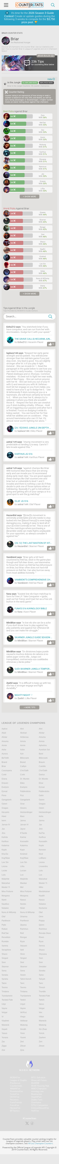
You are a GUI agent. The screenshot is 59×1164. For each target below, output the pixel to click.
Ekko (22, 783)
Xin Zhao (43, 1029)
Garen (41, 800)
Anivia (23, 741)
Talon (4, 983)
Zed (22, 1041)
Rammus (24, 929)
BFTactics (15, 1111)
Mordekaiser (44, 891)
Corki (4, 774)
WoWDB (35, 1083)
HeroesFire (15, 1108)
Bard (41, 754)
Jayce (22, 829)
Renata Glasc (45, 933)
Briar (4, 766)
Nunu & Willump (9, 912)
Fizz (22, 795)
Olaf (40, 912)
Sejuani (23, 946)
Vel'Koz (23, 1012)
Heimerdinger (26, 812)
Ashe (4, 750)
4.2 (12, 236)
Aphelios (43, 745)
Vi (2, 1017)
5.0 (12, 175)
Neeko (23, 904)
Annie (4, 745)
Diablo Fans (36, 1099)
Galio (41, 795)
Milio (41, 887)
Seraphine (6, 950)
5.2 (12, 146)
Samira (5, 946)
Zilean (23, 1046)
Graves (23, 808)
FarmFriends (16, 1102)
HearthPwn (36, 1097)
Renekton (6, 937)
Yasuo (4, 1033)
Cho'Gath (24, 770)
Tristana (5, 991)
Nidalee (42, 904)
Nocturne (43, 908)
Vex (40, 1012)
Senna (42, 946)
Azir (22, 754)
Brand (4, 762)
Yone (22, 1033)
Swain (23, 975)
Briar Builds (44, 56)
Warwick (42, 1021)
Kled (41, 854)
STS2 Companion (39, 1105)
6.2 (12, 116)
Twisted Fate (44, 996)
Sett (22, 950)
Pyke (4, 925)
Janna (23, 820)
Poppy (42, 920)
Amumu (42, 737)
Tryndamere (7, 996)
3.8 (12, 214)
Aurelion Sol (44, 750)
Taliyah (42, 979)
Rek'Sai (5, 933)
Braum (42, 762)
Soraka (42, 971)
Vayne (4, 1008)
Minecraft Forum (39, 1080)
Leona (42, 862)
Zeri (40, 1041)
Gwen (41, 808)
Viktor (41, 1017)
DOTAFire (14, 1097)
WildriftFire (15, 1088)
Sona (4, 971)
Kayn (22, 850)
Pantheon (6, 920)
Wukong (24, 1025)
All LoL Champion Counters (40, 1143)
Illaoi (22, 816)
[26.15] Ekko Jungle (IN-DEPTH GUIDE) (36, 427)
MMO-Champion (39, 1088)
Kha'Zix (5, 854)
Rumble (5, 941)
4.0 (12, 221)
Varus (41, 1004)
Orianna (23, 916)
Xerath (23, 1029)
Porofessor (15, 1083)
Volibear (24, 1021)
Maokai (23, 883)
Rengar (23, 937)
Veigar (42, 1008)
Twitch (23, 1000)
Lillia (22, 866)
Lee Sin (5, 862)
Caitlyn (23, 766)
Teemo (5, 987)
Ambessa (24, 737)
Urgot (22, 1004)
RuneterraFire (16, 1091)
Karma (23, 837)
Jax (40, 824)
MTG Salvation (38, 1077)
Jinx (3, 833)
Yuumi (23, 1037)
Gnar (22, 804)
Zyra (22, 1050)
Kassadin (24, 841)
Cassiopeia (7, 770)
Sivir (22, 962)
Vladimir (5, 1021)
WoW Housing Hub (40, 1086)
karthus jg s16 (23, 454)
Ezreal (42, 787)
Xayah (4, 1029)
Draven (5, 783)
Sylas (41, 975)
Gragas (42, 804)
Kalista (5, 837)
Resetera (14, 1099)
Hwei (4, 816)
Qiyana (23, 925)
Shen (22, 954)
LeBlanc (42, 858)
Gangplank (6, 800)
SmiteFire (14, 1094)
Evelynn (5, 787)
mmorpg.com (37, 1091)
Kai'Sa (42, 833)
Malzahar (43, 879)
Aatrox (4, 729)
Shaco (42, 950)
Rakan (5, 929)
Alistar (41, 733)
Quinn (41, 925)
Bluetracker (36, 1094)
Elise (41, 783)
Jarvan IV (6, 824)
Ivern (4, 820)
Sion (41, 958)
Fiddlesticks (25, 791)
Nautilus (5, 904)
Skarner (5, 966)
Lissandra (43, 866)
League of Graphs (18, 1080)
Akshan (23, 733)
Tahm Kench (25, 979)
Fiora (4, 795)
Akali (4, 733)
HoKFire (35, 1111)
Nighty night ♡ (24, 695)
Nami (4, 900)
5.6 (12, 131)
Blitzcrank (24, 758)
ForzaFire (14, 1105)
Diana (4, 779)
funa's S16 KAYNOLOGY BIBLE (31, 608)
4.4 (12, 280)
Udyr (4, 1004)
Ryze (22, 941)
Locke (4, 870)
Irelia (41, 816)
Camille (42, 766)
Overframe (36, 1102)
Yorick (41, 1033)
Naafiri (42, 896)
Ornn (41, 916)
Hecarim (5, 812)
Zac (3, 1041)
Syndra (5, 979)
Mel (21, 887)
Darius (42, 774)
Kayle (41, 845)
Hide (50, 79)
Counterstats (16, 1086)
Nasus (23, 900)
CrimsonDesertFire (40, 1108)
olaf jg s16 (21, 501)
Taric (22, 983)
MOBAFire (15, 1077)
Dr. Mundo (24, 779)
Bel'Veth (5, 758)
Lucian (23, 870)
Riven (41, 937)
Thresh (42, 987)
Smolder (42, 966)
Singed (5, 958)
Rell (22, 933)
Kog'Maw (6, 858)
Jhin (41, 829)
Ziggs (4, 1046)
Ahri (22, 729)
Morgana (6, 896)
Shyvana (43, 954)
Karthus (42, 837)
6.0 (12, 124)
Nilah (22, 908)
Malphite (5, 879)
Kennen (42, 850)
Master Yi (43, 883)
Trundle (42, 991)
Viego (22, 1017)
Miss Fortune (7, 891)
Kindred (23, 854)
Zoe (3, 1050)
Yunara (5, 1037)
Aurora (5, 754)
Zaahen (42, 1037)
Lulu (41, 870)
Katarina (5, 845)
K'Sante (23, 833)
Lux (21, 875)
